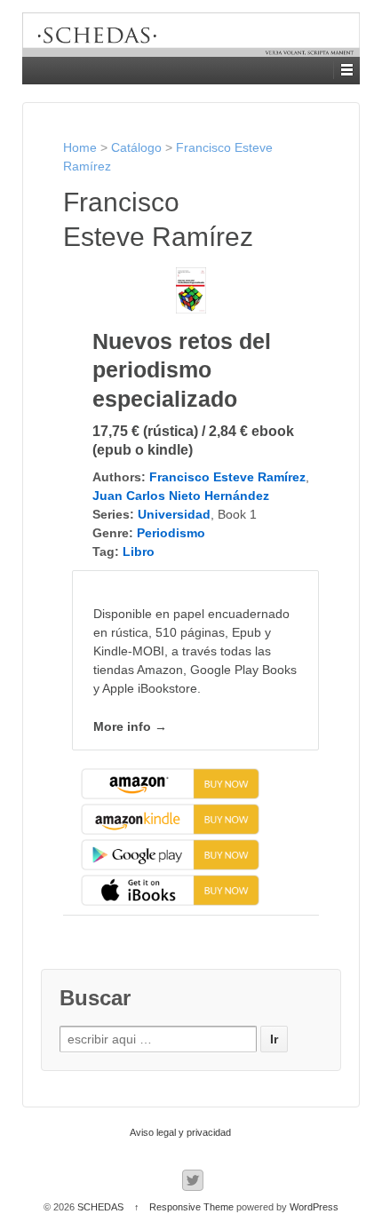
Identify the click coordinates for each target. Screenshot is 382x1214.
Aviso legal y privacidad (180, 1132)
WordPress (314, 1207)
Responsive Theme (191, 1207)
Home (80, 147)
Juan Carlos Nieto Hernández (180, 495)
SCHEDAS (100, 1207)
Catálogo (136, 147)
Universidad (174, 514)
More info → (130, 726)
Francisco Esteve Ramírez (227, 477)
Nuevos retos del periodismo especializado (181, 370)
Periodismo (171, 533)
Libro (139, 551)
